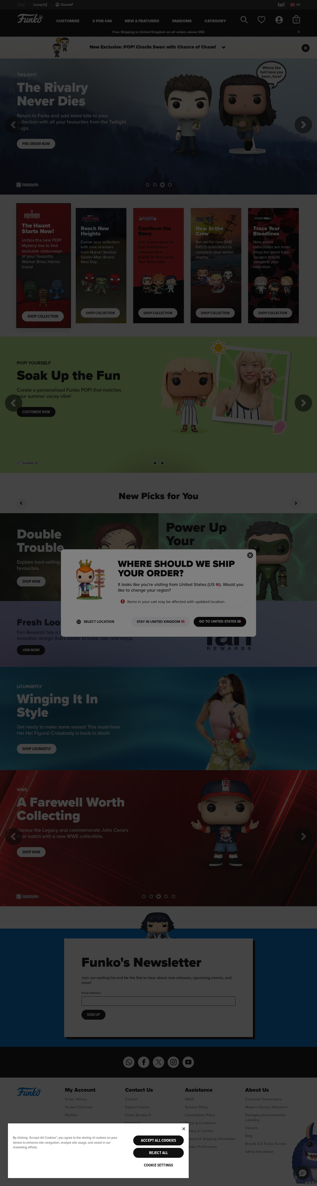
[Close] (183, 1128)
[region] (98, 1150)
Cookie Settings (158, 1165)
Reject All (158, 1152)
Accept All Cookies (158, 1140)
